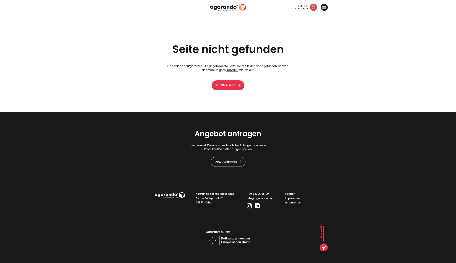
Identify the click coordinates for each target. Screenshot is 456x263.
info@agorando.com (260, 198)
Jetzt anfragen (226, 162)
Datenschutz (293, 202)
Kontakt (232, 70)
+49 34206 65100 (258, 194)
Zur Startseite (226, 85)
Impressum (292, 198)
